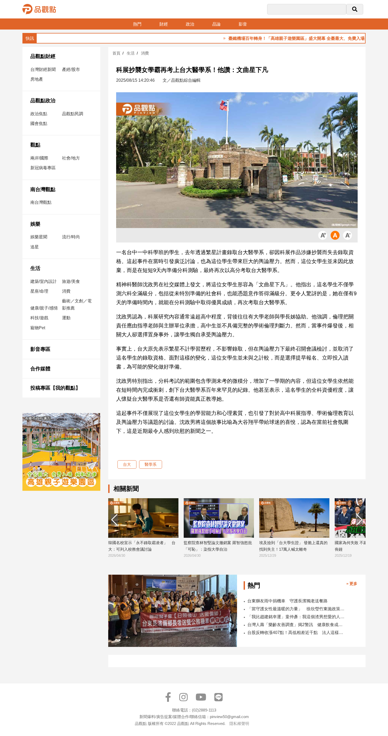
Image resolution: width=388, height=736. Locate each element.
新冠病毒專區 (43, 168)
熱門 (137, 24)
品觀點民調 (72, 114)
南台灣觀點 (42, 189)
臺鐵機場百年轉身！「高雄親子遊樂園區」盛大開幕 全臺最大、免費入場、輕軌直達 (282, 38)
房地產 (36, 79)
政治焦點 (38, 114)
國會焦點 (38, 123)
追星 (34, 247)
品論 (216, 24)
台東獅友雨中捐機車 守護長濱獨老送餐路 (287, 601)
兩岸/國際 (39, 158)
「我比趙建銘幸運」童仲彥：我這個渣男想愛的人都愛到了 (296, 617)
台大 (127, 464)
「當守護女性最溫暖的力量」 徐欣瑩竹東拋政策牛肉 (296, 609)
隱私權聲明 (239, 723)
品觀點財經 (42, 56)
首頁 (116, 53)
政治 (190, 24)
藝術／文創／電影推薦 (77, 304)
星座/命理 (39, 291)
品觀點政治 (42, 100)
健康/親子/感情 (44, 308)
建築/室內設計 (43, 281)
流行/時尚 (71, 237)
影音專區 (40, 349)
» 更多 (351, 583)
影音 (243, 24)
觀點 (35, 145)
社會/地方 (71, 158)
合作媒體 (40, 368)
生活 (35, 268)
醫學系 (151, 464)
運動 (66, 318)
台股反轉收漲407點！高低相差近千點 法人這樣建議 (296, 633)
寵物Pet (37, 328)
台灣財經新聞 (43, 69)
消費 (66, 291)
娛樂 (35, 224)
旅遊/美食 (71, 281)
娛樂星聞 (38, 237)
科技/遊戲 (39, 318)
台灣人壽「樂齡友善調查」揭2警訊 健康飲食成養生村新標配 (296, 625)
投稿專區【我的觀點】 (55, 388)
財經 (163, 24)
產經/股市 (71, 69)
